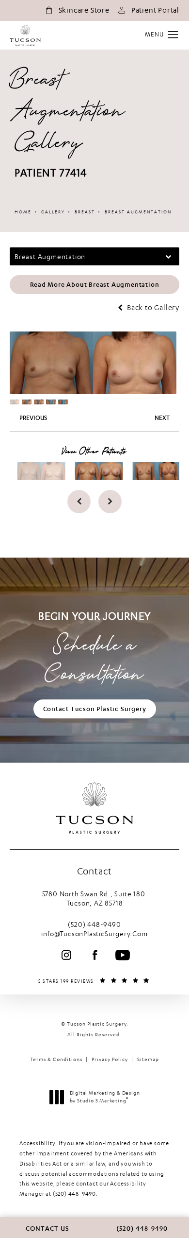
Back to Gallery (152, 308)
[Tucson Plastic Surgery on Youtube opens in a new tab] (122, 955)
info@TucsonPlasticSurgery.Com (94, 933)
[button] (173, 35)
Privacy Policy (110, 1059)
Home (23, 211)
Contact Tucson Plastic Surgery (94, 709)
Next (162, 418)
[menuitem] (66, 955)
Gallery (53, 211)
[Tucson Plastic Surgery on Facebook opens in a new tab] (94, 955)
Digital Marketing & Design (104, 1097)
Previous (33, 418)
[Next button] (110, 501)
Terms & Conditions (56, 1059)
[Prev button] (79, 501)
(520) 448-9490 (74, 1193)
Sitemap (148, 1059)
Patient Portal (155, 10)
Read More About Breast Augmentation (94, 284)
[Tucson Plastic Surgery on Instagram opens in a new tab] (66, 955)
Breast (85, 211)
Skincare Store (84, 10)
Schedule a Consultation (94, 650)
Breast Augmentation (138, 211)
